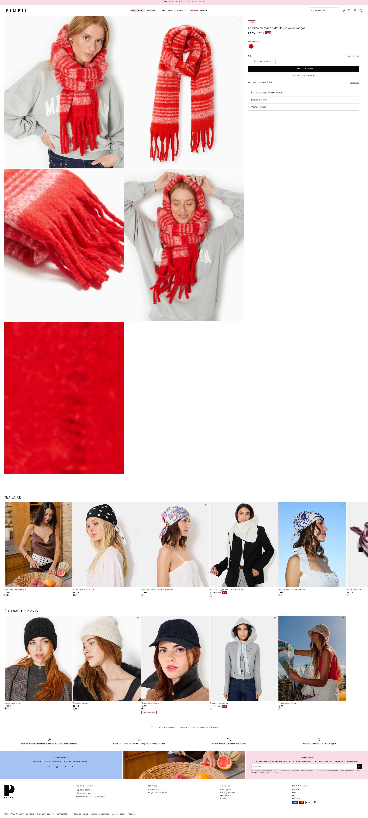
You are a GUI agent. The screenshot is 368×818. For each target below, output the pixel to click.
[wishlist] (349, 10)
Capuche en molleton (219, 703)
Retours (295, 795)
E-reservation (153, 789)
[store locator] (343, 10)
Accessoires (181, 10)
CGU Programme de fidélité (22, 814)
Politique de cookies (79, 814)
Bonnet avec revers (13, 703)
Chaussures (166, 10)
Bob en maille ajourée (287, 703)
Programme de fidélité (157, 792)
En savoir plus (354, 82)
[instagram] (49, 767)
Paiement (296, 798)
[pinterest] (73, 767)
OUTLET (203, 10)
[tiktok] (57, 767)
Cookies (131, 814)
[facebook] (65, 767)
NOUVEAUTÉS (137, 10)
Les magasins (225, 789)
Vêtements (152, 10)
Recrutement (225, 795)
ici (279, 772)
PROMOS (194, 10)
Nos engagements (228, 792)
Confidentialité (62, 814)
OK (359, 766)
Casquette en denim (150, 703)
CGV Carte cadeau (45, 814)
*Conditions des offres (100, 814)
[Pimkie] (16, 10)
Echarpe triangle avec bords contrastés (226, 589)
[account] (355, 10)
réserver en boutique (304, 76)
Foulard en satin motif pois (15, 589)
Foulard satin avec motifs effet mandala (157, 589)
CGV (6, 814)
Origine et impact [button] (258, 107)
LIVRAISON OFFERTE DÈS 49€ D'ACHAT (184, 2)
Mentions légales (118, 814)
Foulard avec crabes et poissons (291, 589)
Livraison (295, 789)
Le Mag (223, 798)
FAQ (294, 792)
